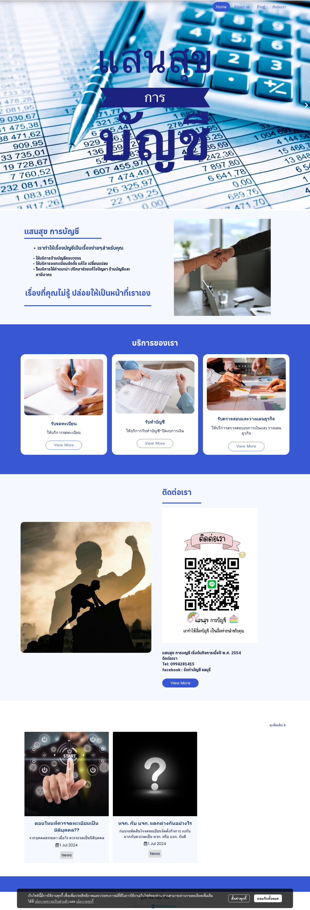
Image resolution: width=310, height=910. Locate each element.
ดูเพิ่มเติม (277, 725)
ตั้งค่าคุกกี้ (239, 898)
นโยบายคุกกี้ (84, 901)
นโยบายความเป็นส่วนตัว (52, 901)
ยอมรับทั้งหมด (268, 898)
